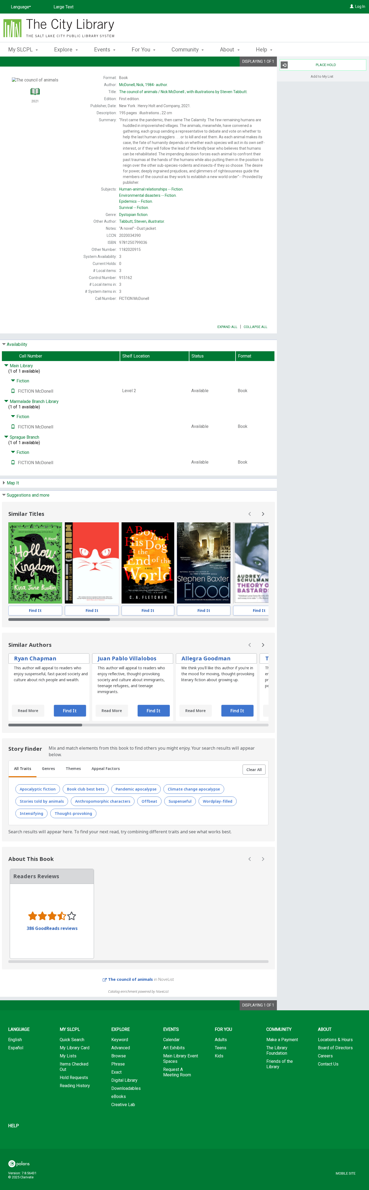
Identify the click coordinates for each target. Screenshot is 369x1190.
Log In (360, 6)
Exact (116, 1072)
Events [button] (103, 49)
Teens (220, 1047)
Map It (13, 483)
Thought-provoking (73, 813)
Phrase (118, 1064)
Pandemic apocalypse (136, 789)
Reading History (75, 1085)
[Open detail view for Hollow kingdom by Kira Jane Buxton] (35, 563)
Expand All (227, 327)
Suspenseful (180, 801)
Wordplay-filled (217, 801)
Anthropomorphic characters (102, 801)
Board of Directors (335, 1047)
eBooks (118, 1096)
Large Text (63, 6)
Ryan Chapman (35, 658)
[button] (254, 770)
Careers (325, 1055)
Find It (35, 610)
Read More (28, 710)
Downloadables (126, 1088)
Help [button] (262, 49)
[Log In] (352, 6)
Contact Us (328, 1064)
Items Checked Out (74, 1066)
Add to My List (322, 76)
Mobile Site (345, 1173)
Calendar (171, 1039)
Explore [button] (64, 49)
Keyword (119, 1039)
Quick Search (72, 1039)
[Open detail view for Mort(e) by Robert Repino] (92, 563)
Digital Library (124, 1080)
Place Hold (326, 65)
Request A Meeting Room (177, 1072)
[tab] (22, 769)
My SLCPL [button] (21, 49)
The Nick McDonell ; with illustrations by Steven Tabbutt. (183, 92)
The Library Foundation (276, 1050)
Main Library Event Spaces (180, 1058)
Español (15, 1047)
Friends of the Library (279, 1064)
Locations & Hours (335, 1039)
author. (143, 85)
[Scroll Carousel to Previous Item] (250, 514)
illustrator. (142, 221)
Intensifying (31, 813)
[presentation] (35, 563)
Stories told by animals (42, 801)
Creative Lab (123, 1104)
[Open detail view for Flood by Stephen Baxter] (204, 563)
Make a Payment (282, 1039)
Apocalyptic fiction (38, 789)
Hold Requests (74, 1077)
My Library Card (74, 1047)
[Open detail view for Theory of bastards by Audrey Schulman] (259, 563)
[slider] (138, 619)
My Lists (68, 1055)
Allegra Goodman (206, 658)
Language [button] (18, 1029)
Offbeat (149, 801)
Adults (221, 1039)
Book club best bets (85, 789)
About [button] (228, 49)
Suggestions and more (28, 495)
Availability (17, 344)
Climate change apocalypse (194, 789)
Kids (219, 1055)
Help (13, 1125)
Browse (118, 1055)
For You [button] (142, 49)
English (15, 1039)
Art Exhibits (174, 1047)
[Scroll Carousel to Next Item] (263, 514)
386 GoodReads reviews (52, 928)
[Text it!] (13, 391)
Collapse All (255, 327)
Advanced (120, 1047)
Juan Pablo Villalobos (127, 658)
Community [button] (186, 49)
